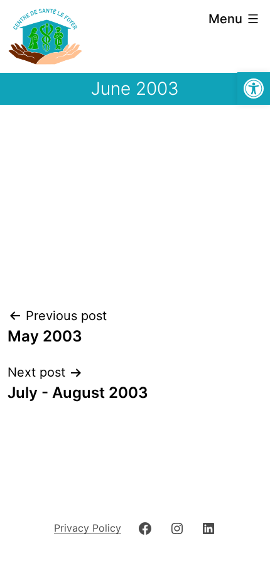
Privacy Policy (87, 528)
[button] (253, 88)
